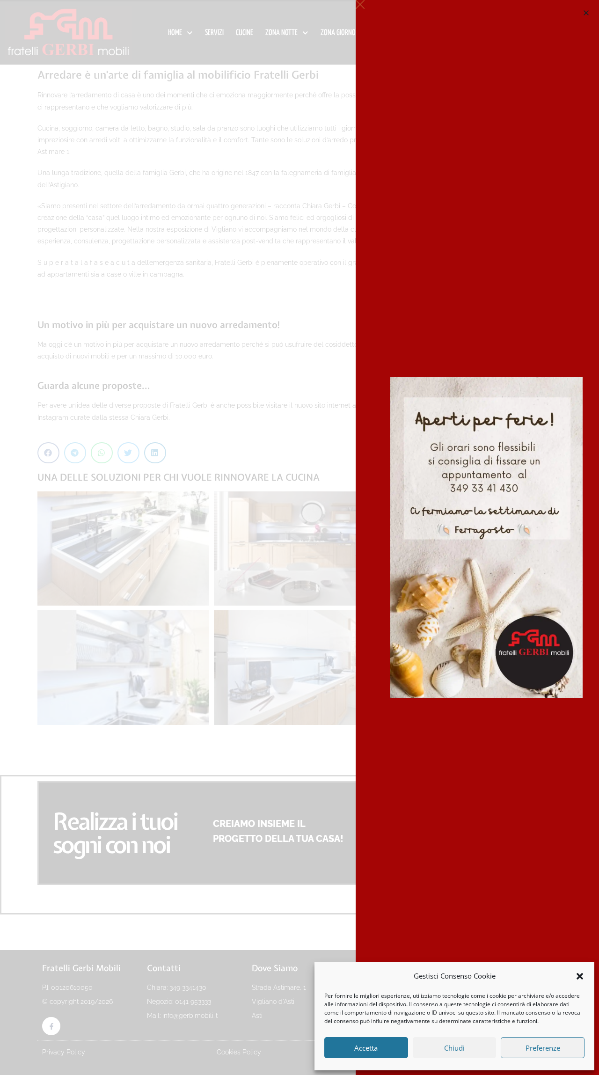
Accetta (366, 1048)
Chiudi (454, 1048)
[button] (579, 976)
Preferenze (543, 1048)
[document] (299, 537)
